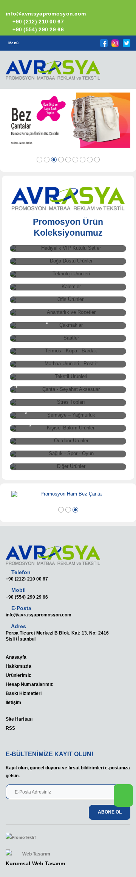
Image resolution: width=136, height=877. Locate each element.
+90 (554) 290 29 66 (37, 29)
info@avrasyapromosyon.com (38, 614)
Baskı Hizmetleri (24, 693)
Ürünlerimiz (18, 675)
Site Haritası (19, 718)
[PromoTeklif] (33, 838)
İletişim (13, 702)
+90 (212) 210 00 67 (37, 22)
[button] (120, 72)
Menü (13, 43)
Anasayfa (16, 657)
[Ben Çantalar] (68, 120)
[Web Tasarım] (35, 854)
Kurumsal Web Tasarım (35, 863)
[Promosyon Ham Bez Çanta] (68, 494)
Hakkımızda (18, 666)
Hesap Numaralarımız (29, 684)
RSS (10, 728)
